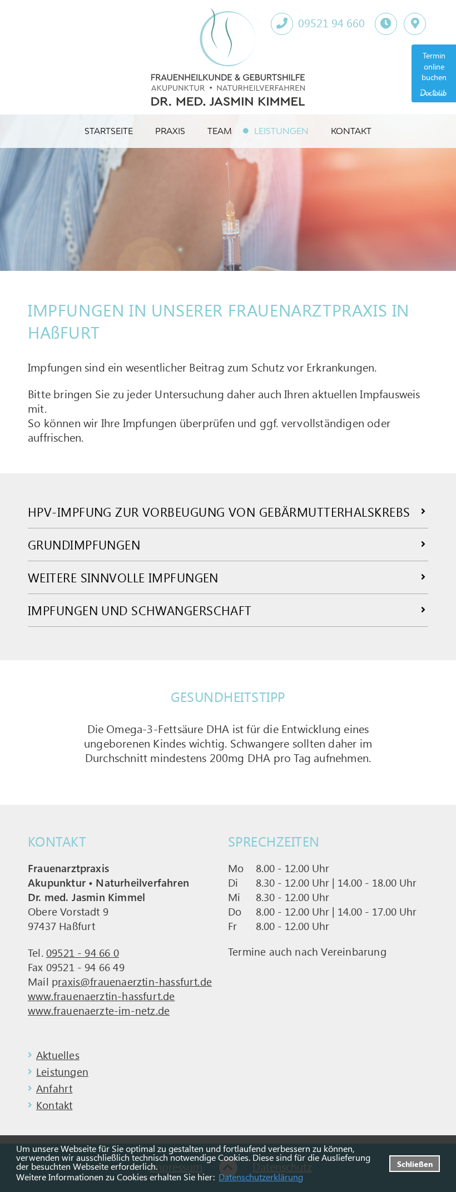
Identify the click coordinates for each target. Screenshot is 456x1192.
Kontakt (54, 1104)
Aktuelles (58, 1054)
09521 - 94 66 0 (82, 952)
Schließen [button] (415, 1163)
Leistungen (62, 1071)
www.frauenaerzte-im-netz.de (99, 1010)
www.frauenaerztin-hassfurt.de (101, 995)
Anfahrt (54, 1088)
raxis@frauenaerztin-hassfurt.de (135, 981)
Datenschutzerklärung (261, 1177)
